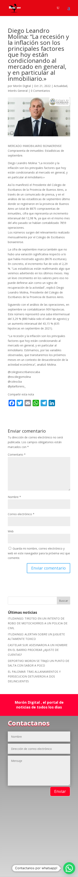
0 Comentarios (40, 91)
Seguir (28, 855)
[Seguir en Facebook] (16, 855)
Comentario (17, 454)
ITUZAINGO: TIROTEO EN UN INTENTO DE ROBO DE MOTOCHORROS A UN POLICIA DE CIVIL (37, 623)
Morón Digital (22, 86)
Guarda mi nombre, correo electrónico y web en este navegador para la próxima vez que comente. (39, 553)
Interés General (18, 91)
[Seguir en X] (42, 855)
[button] (69, 868)
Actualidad (60, 86)
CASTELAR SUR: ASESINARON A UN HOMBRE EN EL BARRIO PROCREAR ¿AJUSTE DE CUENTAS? (37, 650)
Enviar (60, 791)
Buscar (63, 601)
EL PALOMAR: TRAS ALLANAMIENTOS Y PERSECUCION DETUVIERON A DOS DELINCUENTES (34, 676)
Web (11, 531)
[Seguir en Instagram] (32, 864)
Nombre (14, 497)
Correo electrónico (21, 514)
